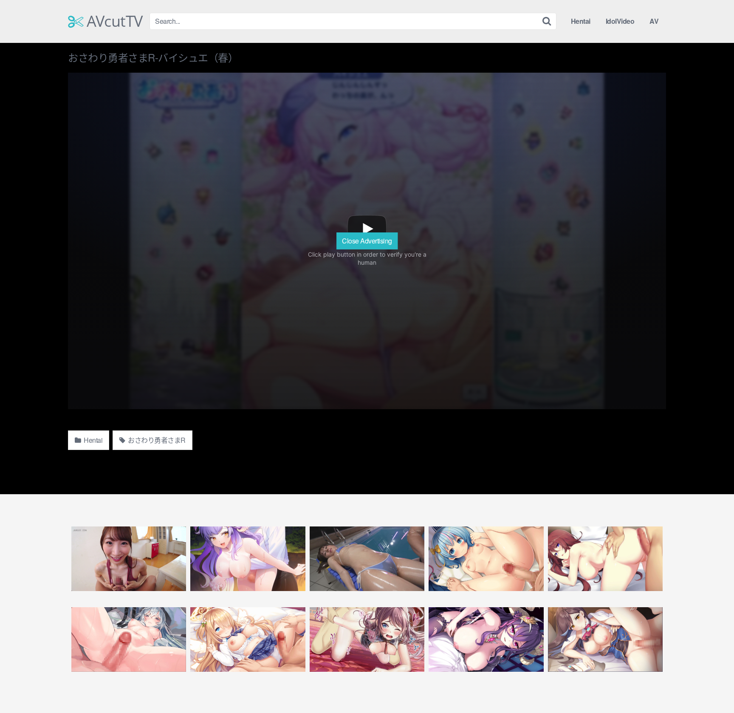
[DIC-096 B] (367, 558)
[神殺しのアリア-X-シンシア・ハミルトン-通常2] (605, 558)
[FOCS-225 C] (128, 558)
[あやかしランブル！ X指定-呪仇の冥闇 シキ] (486, 639)
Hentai (580, 21)
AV (653, 21)
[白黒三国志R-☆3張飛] (367, 639)
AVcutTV (113, 21)
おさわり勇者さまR (156, 440)
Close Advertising (367, 241)
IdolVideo (620, 21)
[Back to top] (710, 686)
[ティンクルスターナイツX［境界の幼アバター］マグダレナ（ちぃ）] (247, 639)
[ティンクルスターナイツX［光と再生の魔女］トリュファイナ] (128, 639)
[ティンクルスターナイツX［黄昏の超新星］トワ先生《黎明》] (486, 558)
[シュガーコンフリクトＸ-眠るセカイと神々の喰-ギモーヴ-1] (247, 558)
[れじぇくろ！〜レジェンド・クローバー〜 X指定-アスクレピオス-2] (605, 639)
